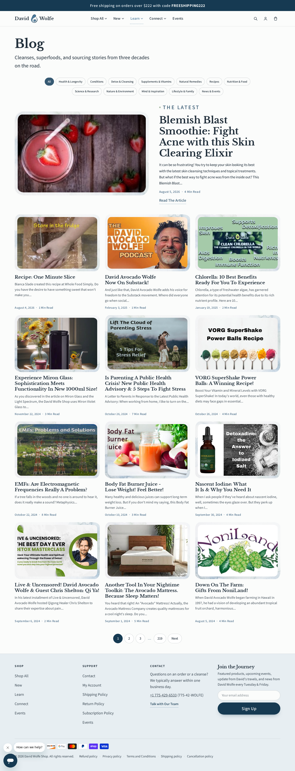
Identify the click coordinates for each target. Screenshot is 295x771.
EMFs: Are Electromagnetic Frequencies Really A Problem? (51, 487)
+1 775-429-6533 (163, 695)
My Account (91, 685)
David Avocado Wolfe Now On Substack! (130, 280)
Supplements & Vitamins (156, 81)
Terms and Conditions (141, 756)
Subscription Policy (98, 712)
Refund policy (88, 756)
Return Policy (93, 703)
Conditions (96, 81)
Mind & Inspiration (153, 91)
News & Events (211, 91)
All (49, 81)
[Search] (255, 18)
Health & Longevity (70, 81)
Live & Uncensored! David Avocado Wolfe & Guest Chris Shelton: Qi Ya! (57, 587)
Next (174, 638)
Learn (135, 18)
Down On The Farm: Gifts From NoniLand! (221, 587)
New (117, 18)
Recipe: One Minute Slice (45, 277)
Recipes (214, 81)
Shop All (97, 18)
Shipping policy (171, 756)
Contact (88, 675)
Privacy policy (112, 756)
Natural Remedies (190, 81)
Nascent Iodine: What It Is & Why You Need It (223, 487)
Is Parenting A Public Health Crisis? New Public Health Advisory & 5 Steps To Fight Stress (145, 383)
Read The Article (172, 200)
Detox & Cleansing (122, 81)
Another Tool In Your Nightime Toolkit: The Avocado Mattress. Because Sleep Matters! (142, 590)
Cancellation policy (200, 756)
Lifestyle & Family (183, 91)
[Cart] (275, 18)
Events (178, 18)
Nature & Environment (120, 91)
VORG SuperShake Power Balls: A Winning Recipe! (225, 380)
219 (159, 638)
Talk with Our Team (164, 704)
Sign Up (249, 708)
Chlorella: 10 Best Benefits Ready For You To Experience (230, 280)
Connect (156, 18)
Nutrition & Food (237, 81)
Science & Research (87, 91)
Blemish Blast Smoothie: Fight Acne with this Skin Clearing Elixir (207, 136)
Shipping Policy (95, 694)
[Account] (265, 18)
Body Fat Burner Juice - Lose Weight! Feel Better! (134, 487)
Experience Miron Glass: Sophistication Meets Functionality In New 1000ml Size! (56, 383)
